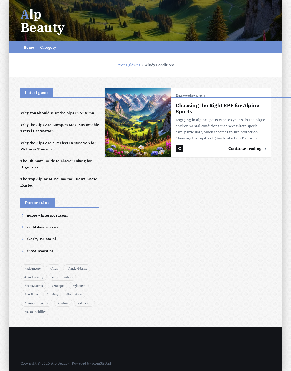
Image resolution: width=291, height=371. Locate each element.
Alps (54, 268)
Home (29, 47)
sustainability (36, 311)
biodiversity (34, 277)
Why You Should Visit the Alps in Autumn (57, 112)
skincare (85, 303)
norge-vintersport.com (47, 215)
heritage (32, 294)
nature (64, 303)
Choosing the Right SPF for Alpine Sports (217, 108)
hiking (53, 294)
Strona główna (128, 64)
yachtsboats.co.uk (42, 227)
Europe (58, 285)
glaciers (79, 285)
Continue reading (245, 148)
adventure (33, 268)
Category (48, 47)
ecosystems (34, 285)
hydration (75, 294)
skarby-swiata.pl (41, 238)
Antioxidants (77, 268)
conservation (63, 277)
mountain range (37, 303)
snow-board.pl (40, 250)
